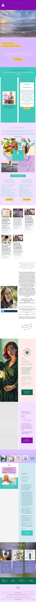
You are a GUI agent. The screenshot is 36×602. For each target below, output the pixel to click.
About (8, 3)
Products (8, 6)
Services (18, 3)
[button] (6, 221)
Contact (28, 3)
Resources (23, 3)
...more (8, 228)
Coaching (13, 3)
